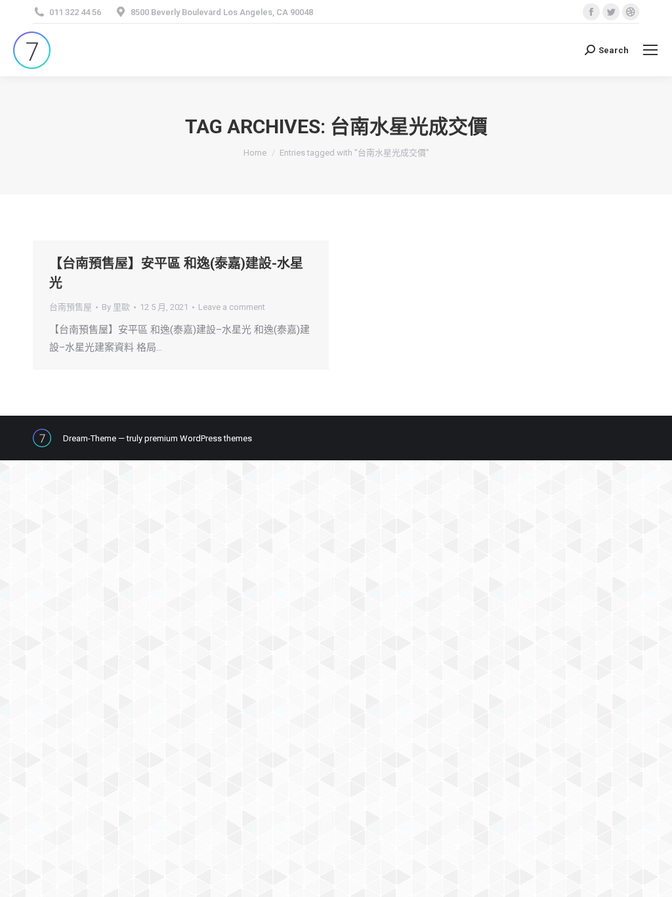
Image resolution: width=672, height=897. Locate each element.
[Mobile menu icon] (650, 49)
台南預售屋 (70, 307)
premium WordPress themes (198, 438)
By (116, 307)
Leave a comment (231, 307)
